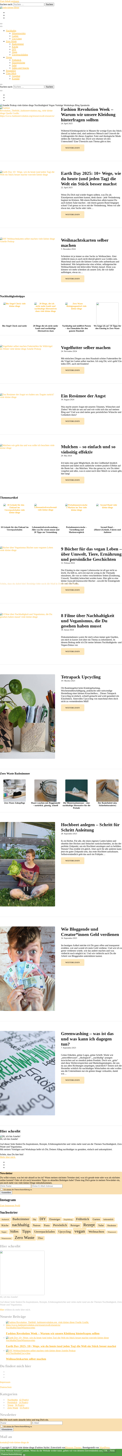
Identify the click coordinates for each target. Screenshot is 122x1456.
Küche (15, 46)
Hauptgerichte (18, 62)
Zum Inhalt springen (9, 1)
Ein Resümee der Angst (83, 395)
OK (106, 1450)
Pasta (47, 1225)
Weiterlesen (72, 148)
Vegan (9, 57)
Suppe (4, 1232)
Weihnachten (96, 1231)
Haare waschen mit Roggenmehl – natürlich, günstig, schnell (45, 804)
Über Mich (11, 73)
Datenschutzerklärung (11, 1454)
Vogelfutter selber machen (86, 347)
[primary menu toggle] (1, 23)
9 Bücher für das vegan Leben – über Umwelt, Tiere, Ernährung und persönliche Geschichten (91, 554)
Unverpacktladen (44, 1231)
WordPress (105, 1447)
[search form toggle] (1, 84)
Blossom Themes (73, 1447)
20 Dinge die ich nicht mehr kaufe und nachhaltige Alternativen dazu (45, 328)
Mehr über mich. (8, 1157)
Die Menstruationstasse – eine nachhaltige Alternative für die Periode (76, 805)
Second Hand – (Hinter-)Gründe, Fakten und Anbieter (107, 529)
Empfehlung (68, 1219)
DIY (14, 49)
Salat (14, 65)
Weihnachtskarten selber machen (84, 243)
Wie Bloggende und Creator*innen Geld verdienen (90, 932)
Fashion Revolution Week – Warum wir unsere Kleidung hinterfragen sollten (88, 114)
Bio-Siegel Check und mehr (14, 326)
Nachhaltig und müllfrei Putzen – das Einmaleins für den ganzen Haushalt (76, 328)
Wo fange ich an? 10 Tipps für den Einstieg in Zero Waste (107, 327)
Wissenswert (112, 1232)
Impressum (5, 1382)
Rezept (89, 1224)
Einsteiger (54, 1219)
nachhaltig (20, 1224)
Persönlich (11, 70)
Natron (36, 1225)
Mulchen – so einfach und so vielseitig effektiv (88, 449)
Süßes (14, 1231)
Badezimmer (18, 44)
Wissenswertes (19, 33)
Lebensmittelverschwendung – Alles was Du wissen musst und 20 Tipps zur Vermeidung (45, 529)
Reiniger (75, 1225)
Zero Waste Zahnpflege (14, 803)
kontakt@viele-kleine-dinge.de (14, 1442)
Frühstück (16, 60)
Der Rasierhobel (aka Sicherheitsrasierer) (107, 804)
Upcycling (17, 38)
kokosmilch (108, 1219)
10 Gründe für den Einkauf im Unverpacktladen (15, 528)
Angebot (16, 76)
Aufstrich (5, 1219)
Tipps (14, 52)
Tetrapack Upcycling (81, 676)
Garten (15, 36)
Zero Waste (11, 41)
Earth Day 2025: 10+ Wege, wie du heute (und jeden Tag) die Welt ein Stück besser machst (91, 178)
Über (40, 1238)
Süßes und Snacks (20, 68)
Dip (34, 1219)
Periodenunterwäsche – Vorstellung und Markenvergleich (76, 529)
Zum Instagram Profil (10, 1205)
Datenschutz (6, 1387)
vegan (79, 1231)
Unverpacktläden (20, 54)
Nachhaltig (11, 30)
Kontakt (15, 78)
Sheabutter (111, 1225)
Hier (2, 1309)
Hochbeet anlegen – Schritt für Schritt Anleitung (90, 827)
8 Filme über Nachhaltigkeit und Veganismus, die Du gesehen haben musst (87, 621)
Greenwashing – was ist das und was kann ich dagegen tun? (87, 1038)
